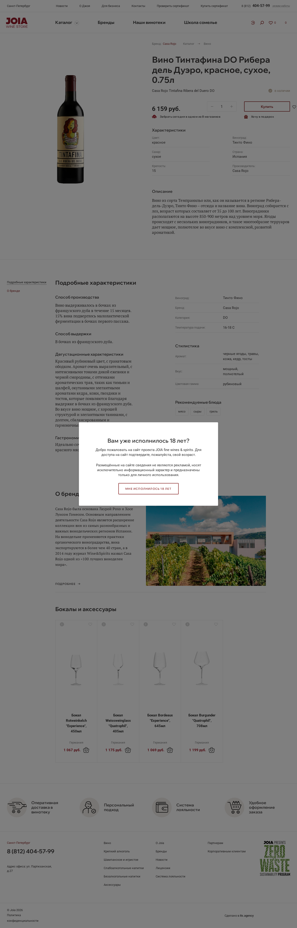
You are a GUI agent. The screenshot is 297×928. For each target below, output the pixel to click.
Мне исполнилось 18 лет (148, 488)
